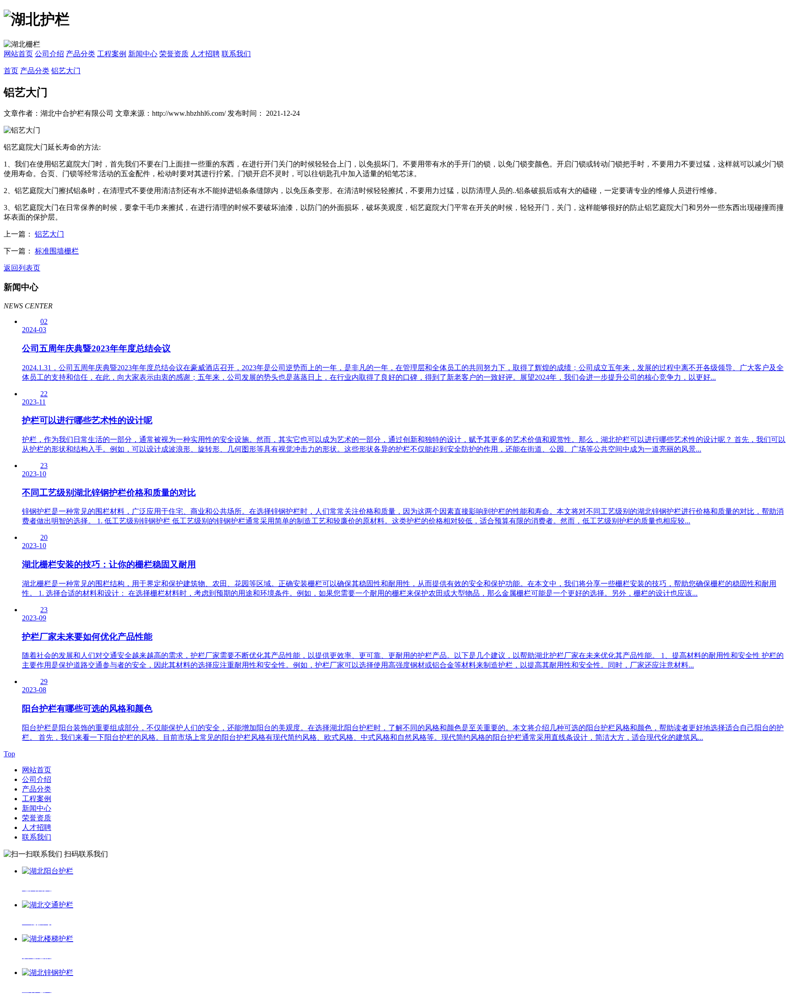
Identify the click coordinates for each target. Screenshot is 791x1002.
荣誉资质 (174, 54)
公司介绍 (49, 54)
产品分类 (80, 54)
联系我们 (236, 54)
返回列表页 (22, 268)
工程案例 (111, 54)
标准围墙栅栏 (57, 251)
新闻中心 (142, 54)
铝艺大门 (66, 71)
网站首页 (18, 54)
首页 (11, 71)
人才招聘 (205, 54)
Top (9, 754)
